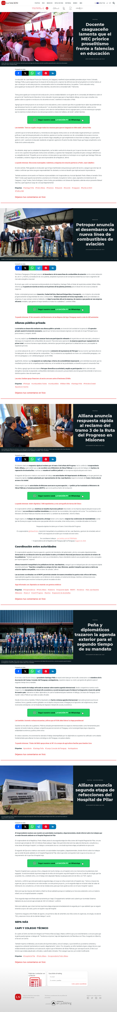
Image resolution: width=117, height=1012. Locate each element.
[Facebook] (88, 998)
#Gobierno (51, 590)
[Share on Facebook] (18, 73)
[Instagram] (96, 998)
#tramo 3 (27, 593)
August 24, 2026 (80, 541)
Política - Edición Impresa (95, 780)
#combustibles (53, 384)
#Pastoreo (50, 188)
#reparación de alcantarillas (61, 593)
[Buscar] (114, 3)
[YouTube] (100, 998)
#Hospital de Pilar (29, 956)
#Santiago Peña (28, 188)
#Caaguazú (76, 188)
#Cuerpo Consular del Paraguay (55, 748)
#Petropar (26, 384)
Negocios (95, 219)
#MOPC (72, 590)
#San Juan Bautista (92, 590)
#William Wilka (65, 384)
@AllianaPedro (33, 531)
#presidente (27, 748)
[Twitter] (92, 998)
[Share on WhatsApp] (32, 73)
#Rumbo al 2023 (86, 188)
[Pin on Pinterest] (45, 73)
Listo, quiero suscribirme (79, 984)
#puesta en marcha (21, 387)
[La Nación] (9, 3)
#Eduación (58, 188)
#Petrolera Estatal (89, 384)
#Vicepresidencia (29, 590)
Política (95, 19)
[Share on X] (25, 73)
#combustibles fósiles (39, 384)
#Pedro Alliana (40, 188)
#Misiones (18, 593)
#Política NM (19, 191)
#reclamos (80, 590)
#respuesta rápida (62, 590)
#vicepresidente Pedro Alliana (58, 956)
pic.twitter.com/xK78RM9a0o (67, 538)
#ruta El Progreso (37, 593)
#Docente (67, 188)
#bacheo (47, 593)
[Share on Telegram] (39, 73)
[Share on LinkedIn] (52, 73)
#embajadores (73, 748)
